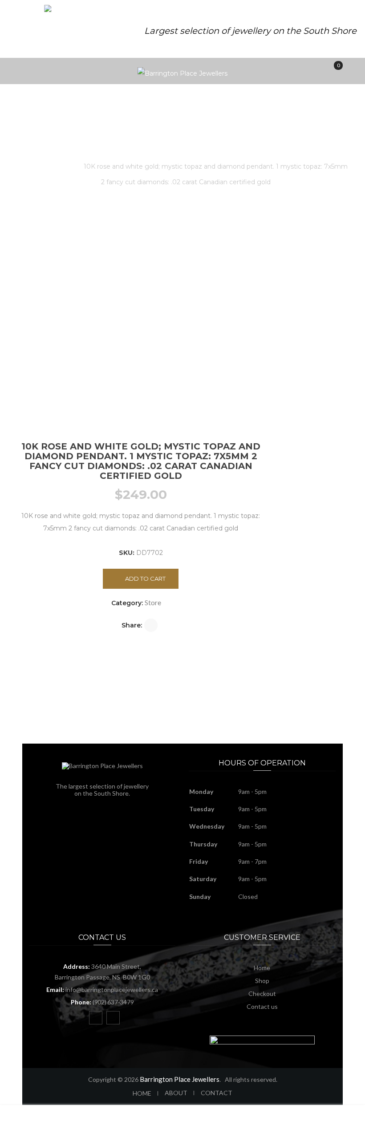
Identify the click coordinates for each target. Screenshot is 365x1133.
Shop (262, 980)
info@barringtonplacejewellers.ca (111, 989)
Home (34, 166)
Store (64, 166)
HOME (142, 1093)
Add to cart (145, 578)
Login (319, 1124)
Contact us (262, 1006)
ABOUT (176, 1093)
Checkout (262, 993)
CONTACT (216, 1093)
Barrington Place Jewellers (179, 1079)
